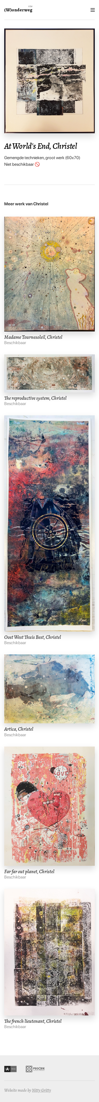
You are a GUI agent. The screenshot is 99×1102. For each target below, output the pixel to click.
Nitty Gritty (41, 1090)
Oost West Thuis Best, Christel (32, 637)
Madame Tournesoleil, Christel (33, 337)
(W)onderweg (18, 9)
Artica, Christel (18, 729)
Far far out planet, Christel (29, 871)
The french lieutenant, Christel (33, 1021)
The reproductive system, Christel (35, 398)
